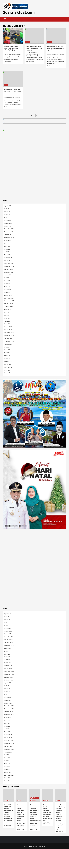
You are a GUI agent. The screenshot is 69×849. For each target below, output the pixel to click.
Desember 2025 (9, 229)
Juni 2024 (7, 280)
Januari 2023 (8, 329)
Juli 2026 (6, 208)
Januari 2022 (8, 364)
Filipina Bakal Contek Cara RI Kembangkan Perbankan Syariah (55, 48)
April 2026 (7, 217)
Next (37, 115)
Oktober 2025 (8, 234)
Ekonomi (49, 42)
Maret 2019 (7, 370)
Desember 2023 (9, 298)
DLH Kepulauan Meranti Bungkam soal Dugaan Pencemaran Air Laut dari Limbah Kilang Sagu (47, 812)
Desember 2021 (9, 367)
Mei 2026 (7, 214)
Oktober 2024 (8, 269)
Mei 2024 (7, 283)
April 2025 (7, 252)
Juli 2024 (6, 278)
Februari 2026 (8, 223)
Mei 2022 (7, 352)
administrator (7, 825)
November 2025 (9, 232)
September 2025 (9, 237)
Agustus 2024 (8, 275)
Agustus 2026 (8, 206)
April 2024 (7, 286)
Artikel (6, 42)
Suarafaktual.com (19, 12)
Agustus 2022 (8, 344)
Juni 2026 (7, 211)
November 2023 (9, 301)
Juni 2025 (7, 246)
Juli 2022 (6, 347)
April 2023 (7, 321)
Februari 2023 (8, 327)
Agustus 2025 (8, 240)
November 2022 (9, 335)
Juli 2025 (6, 243)
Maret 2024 (7, 289)
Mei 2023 (7, 318)
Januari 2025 (8, 260)
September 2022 (9, 341)
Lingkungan (7, 800)
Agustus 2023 (8, 309)
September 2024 (9, 272)
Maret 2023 (7, 324)
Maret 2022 (7, 358)
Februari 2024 (8, 292)
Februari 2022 (8, 361)
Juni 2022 (7, 350)
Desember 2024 (9, 263)
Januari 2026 (8, 226)
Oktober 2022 (8, 338)
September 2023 (9, 306)
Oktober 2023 (8, 304)
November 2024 (9, 266)
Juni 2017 (7, 373)
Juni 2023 (7, 315)
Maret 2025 (7, 255)
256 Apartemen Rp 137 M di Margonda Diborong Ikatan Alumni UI (12, 91)
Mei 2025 (7, 249)
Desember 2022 (9, 332)
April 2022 (7, 355)
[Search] (64, 19)
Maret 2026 (7, 220)
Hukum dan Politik (33, 798)
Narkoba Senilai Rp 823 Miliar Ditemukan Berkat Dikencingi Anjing (11, 48)
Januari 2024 (8, 295)
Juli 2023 (6, 312)
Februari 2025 (8, 257)
